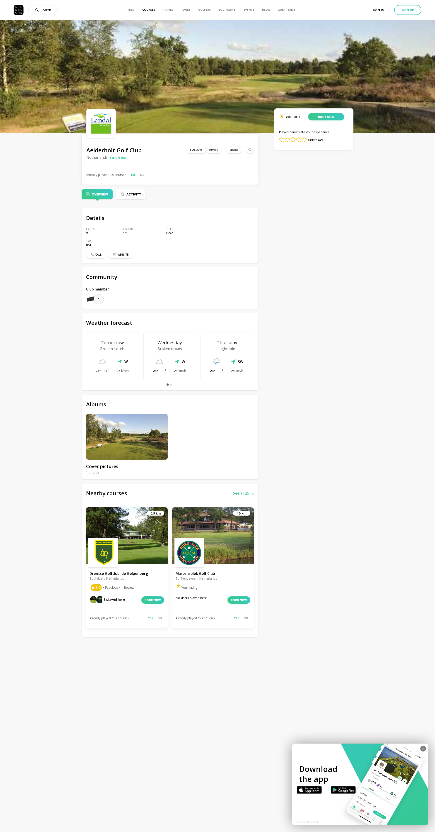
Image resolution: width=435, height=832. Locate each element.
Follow (196, 150)
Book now (153, 600)
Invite (213, 150)
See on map (118, 158)
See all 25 (241, 493)
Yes (132, 175)
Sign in (378, 10)
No (142, 175)
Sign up (407, 10)
